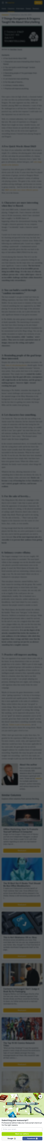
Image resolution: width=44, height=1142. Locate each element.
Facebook (31, 1138)
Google (10, 1138)
